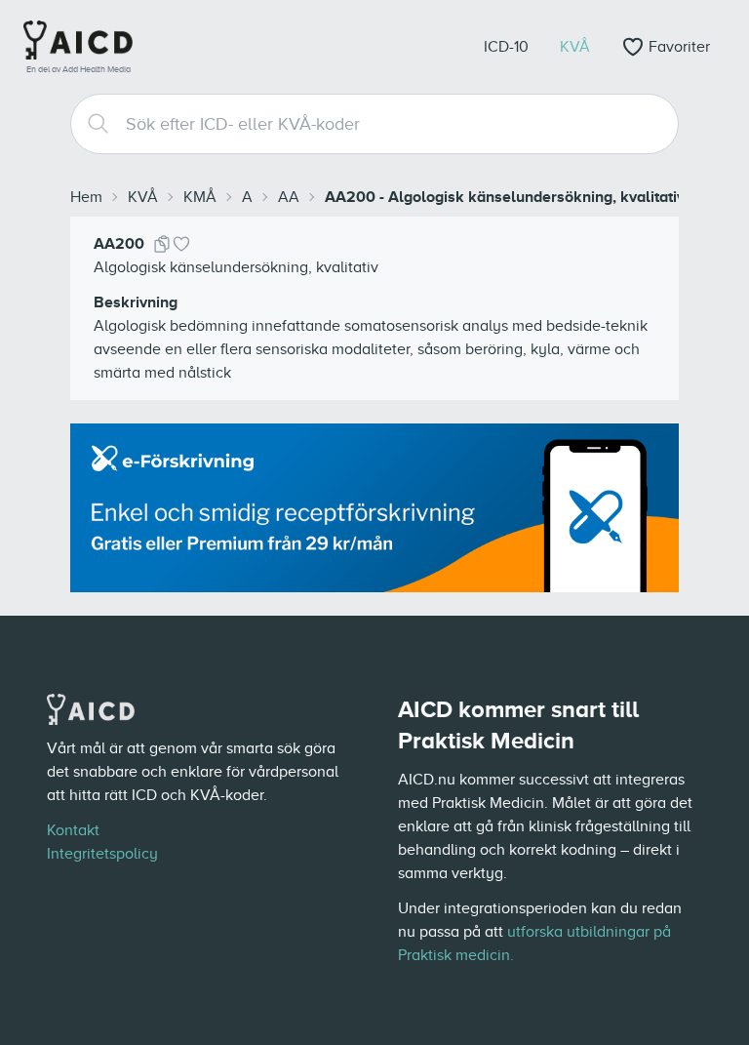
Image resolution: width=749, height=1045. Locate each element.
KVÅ (143, 197)
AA (288, 197)
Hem (86, 197)
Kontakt (73, 830)
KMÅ (200, 197)
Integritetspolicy (102, 854)
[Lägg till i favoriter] (181, 244)
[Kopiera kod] (162, 244)
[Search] (90, 124)
